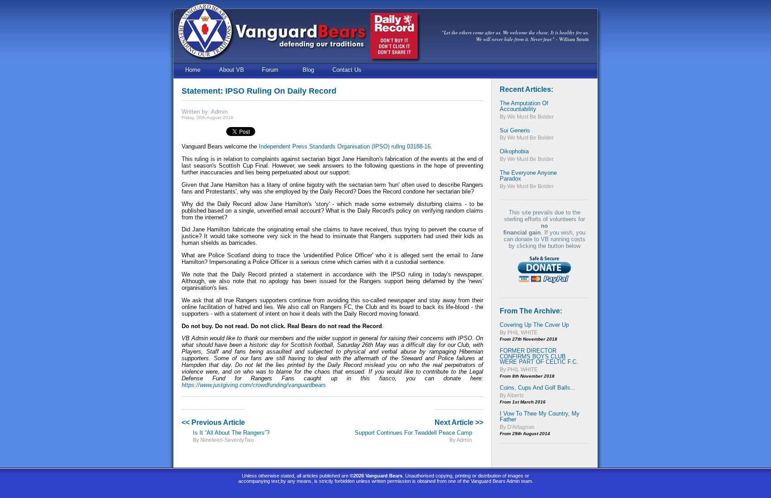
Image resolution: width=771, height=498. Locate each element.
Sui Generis (515, 130)
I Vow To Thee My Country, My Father (540, 416)
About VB (231, 69)
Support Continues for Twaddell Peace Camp (413, 432)
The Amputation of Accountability (524, 106)
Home (192, 69)
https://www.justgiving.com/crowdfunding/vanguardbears (254, 385)
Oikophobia (514, 151)
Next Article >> (459, 422)
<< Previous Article (213, 422)
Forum (270, 69)
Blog (308, 69)
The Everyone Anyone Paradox (528, 175)
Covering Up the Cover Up (534, 324)
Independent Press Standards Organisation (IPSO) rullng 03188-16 (345, 146)
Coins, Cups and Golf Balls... (538, 387)
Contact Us (346, 69)
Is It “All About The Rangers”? (231, 432)
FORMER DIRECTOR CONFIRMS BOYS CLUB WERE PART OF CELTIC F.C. (539, 356)
